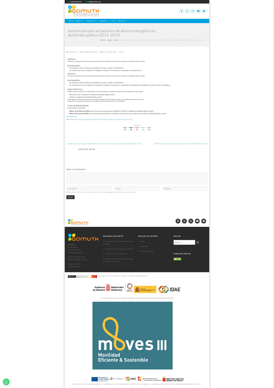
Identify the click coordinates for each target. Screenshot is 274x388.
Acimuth (78, 21)
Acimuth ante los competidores (116, 254)
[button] (6, 382)
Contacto (122, 21)
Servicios (103, 21)
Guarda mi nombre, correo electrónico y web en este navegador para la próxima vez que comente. (102, 192)
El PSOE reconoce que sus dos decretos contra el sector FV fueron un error (180, 144)
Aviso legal (144, 246)
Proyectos (91, 21)
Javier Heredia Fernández (89, 52)
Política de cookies (147, 251)
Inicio (71, 21)
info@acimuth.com (94, 2)
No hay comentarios (109, 52)
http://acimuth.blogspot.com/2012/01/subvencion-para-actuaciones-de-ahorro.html (103, 119)
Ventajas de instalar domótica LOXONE (119, 249)
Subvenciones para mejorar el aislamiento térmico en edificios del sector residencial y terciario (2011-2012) (104, 144)
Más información (71, 116)
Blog (113, 21)
